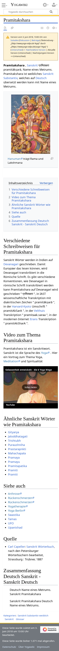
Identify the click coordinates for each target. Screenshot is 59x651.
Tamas (12, 519)
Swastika (14, 515)
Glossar (20, 619)
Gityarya (13, 432)
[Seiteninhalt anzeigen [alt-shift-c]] (5, 28)
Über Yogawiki (26, 646)
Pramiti (13, 470)
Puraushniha (16, 445)
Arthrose (14, 494)
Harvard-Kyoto (21, 306)
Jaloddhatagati (18, 436)
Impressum (43, 646)
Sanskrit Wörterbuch (40, 546)
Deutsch (41, 78)
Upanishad (15, 527)
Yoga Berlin (15, 510)
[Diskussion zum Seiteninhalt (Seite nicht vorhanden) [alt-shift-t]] (12, 28)
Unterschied (16, 49)
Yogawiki (19, 4)
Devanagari (11, 264)
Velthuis (39, 311)
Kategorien (9, 615)
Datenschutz (9, 646)
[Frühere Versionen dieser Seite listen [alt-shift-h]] (48, 28)
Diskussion (25, 40)
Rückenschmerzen (20, 498)
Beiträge (35, 40)
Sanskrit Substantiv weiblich (33, 615)
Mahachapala (17, 453)
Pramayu (14, 462)
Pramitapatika (17, 466)
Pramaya (14, 457)
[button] (30, 387)
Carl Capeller (16, 546)
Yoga (44, 353)
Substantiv (10, 78)
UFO (11, 523)
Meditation (10, 361)
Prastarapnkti (17, 449)
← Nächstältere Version (35, 49)
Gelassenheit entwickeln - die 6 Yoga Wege (28, 369)
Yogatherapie (17, 506)
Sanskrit (32, 65)
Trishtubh (14, 440)
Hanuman (14, 158)
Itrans (34, 319)
